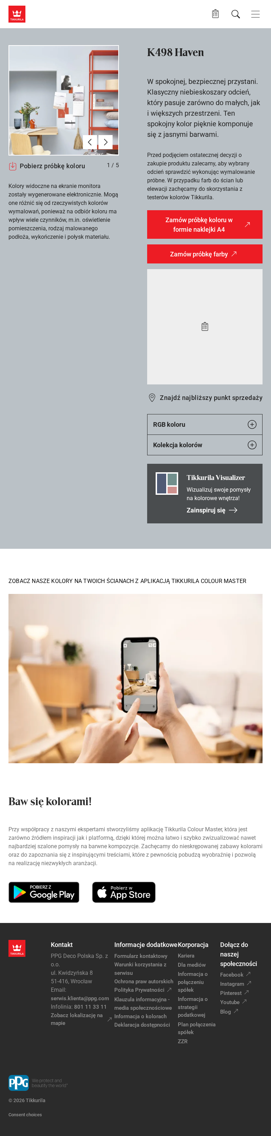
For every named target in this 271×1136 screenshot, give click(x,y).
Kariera (186, 956)
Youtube (230, 1002)
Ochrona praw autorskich (143, 981)
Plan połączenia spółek (197, 1028)
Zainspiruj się (206, 510)
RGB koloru (169, 424)
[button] (215, 14)
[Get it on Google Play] (43, 892)
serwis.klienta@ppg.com (80, 998)
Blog (225, 1012)
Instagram (232, 984)
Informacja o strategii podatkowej (193, 1007)
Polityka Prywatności (139, 990)
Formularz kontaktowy (140, 956)
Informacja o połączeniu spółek (193, 982)
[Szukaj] (235, 14)
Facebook (231, 975)
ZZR (182, 1041)
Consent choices (25, 1114)
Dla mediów (192, 965)
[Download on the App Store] (123, 892)
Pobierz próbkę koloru (52, 166)
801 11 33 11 (90, 1007)
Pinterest (231, 993)
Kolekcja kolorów (177, 445)
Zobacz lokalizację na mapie (77, 1019)
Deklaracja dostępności (142, 1025)
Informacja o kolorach (140, 1016)
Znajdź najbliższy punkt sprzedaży (211, 397)
